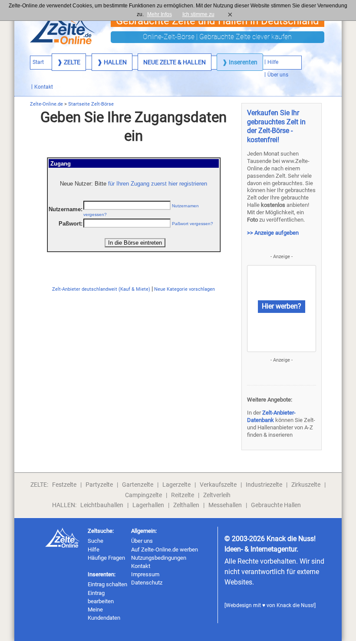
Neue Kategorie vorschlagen (184, 289)
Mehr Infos (159, 14)
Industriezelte (264, 484)
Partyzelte (99, 484)
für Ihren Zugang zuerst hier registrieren (157, 183)
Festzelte (64, 484)
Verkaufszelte (218, 484)
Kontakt (140, 566)
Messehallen (225, 505)
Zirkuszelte (305, 484)
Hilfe (93, 549)
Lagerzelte (176, 484)
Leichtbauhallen (101, 505)
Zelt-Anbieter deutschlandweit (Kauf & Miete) (101, 289)
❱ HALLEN (112, 62)
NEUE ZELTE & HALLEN (174, 62)
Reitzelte (182, 495)
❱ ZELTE (68, 62)
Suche (95, 541)
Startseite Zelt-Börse (91, 104)
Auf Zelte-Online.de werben (164, 549)
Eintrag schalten (107, 584)
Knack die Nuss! (295, 605)
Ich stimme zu (201, 14)
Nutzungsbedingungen (158, 558)
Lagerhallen (148, 505)
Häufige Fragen (106, 558)
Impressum (145, 574)
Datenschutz (146, 582)
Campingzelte (143, 495)
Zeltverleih (217, 495)
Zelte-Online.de (46, 104)
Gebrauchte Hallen (276, 505)
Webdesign (239, 605)
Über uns (142, 541)
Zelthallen (186, 505)
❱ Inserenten (239, 62)
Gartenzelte (137, 484)
